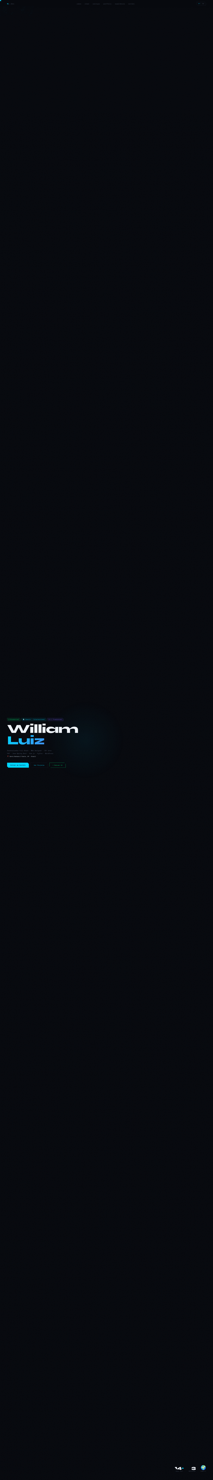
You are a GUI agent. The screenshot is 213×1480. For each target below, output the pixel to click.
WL (10, 4)
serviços (96, 4)
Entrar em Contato (18, 765)
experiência (120, 4)
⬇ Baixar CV (57, 765)
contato (131, 4)
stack (87, 4)
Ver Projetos (39, 765)
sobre (79, 4)
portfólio (107, 4)
